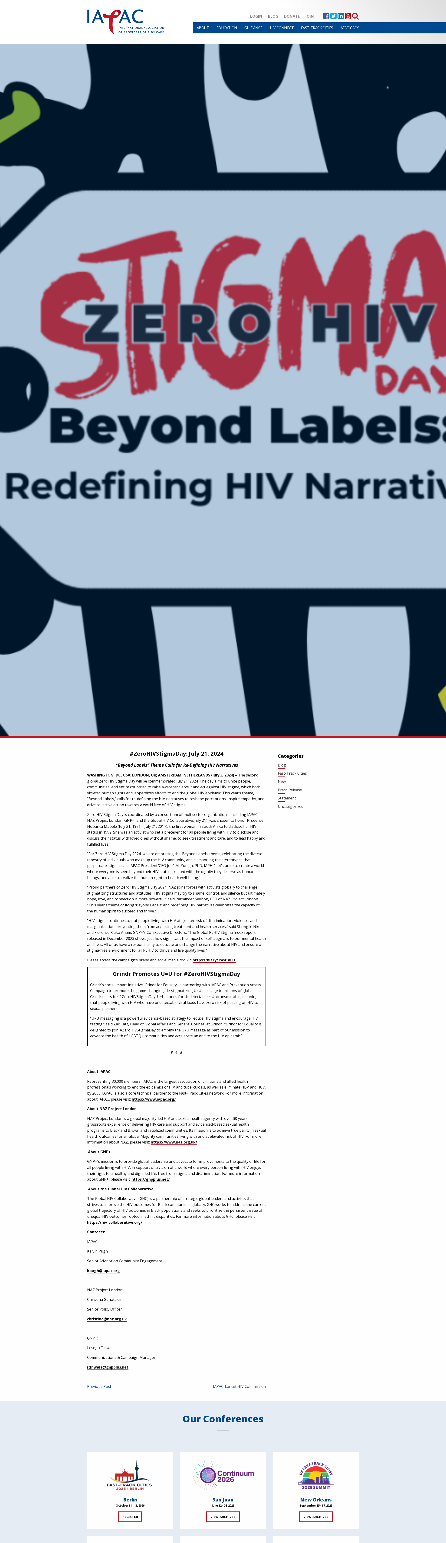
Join (309, 16)
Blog (273, 16)
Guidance (253, 27)
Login (256, 16)
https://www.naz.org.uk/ (174, 1142)
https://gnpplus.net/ (150, 1179)
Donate (292, 16)
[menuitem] (203, 27)
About (203, 27)
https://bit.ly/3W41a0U (214, 960)
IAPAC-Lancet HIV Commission (239, 1386)
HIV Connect (282, 27)
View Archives (223, 1516)
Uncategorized (290, 806)
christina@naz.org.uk (107, 1318)
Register (130, 1516)
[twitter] (333, 17)
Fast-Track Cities (317, 27)
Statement (287, 798)
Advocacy (350, 27)
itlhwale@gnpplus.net (107, 1367)
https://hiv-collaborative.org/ (114, 1222)
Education (226, 27)
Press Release (290, 789)
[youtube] (348, 17)
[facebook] (326, 17)
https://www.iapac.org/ (154, 1099)
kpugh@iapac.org (103, 1270)
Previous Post (99, 1386)
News (283, 781)
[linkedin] (341, 17)
